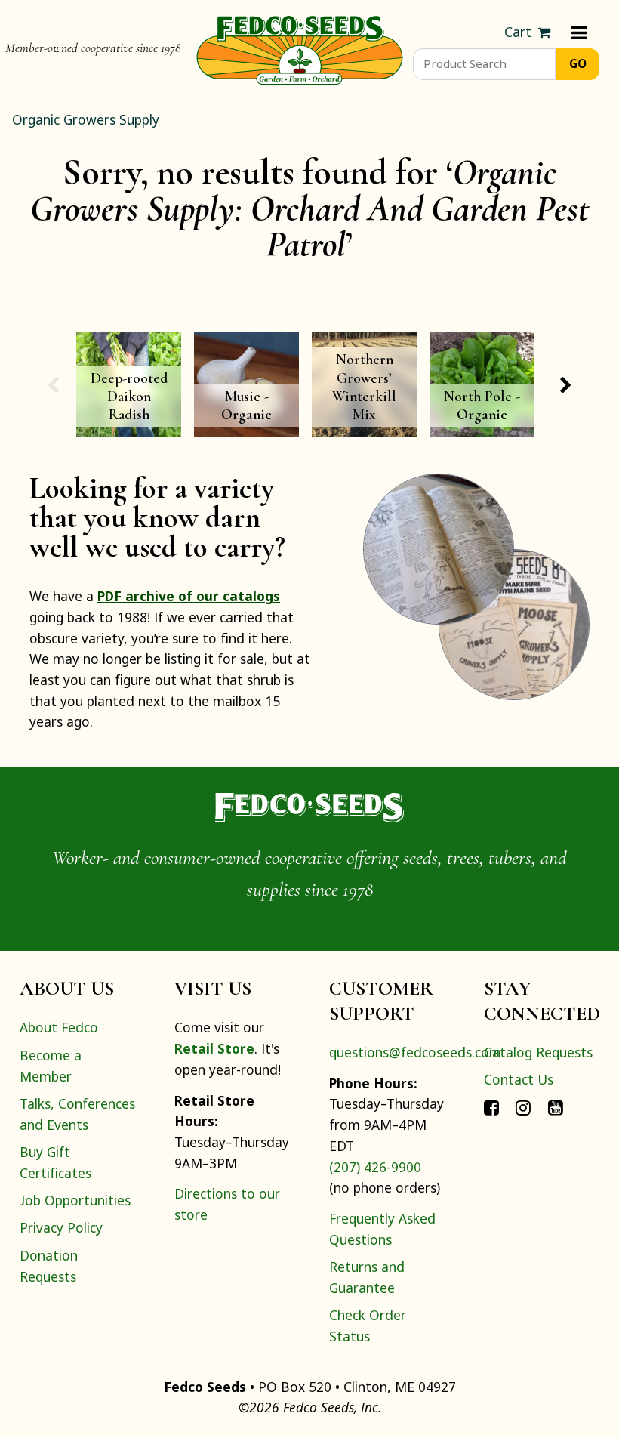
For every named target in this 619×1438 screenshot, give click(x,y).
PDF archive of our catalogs (188, 596)
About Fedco (59, 1027)
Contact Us (518, 1079)
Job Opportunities (75, 1200)
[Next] (566, 385)
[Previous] (52, 385)
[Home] (299, 48)
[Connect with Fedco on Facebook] (491, 1107)
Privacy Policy (61, 1227)
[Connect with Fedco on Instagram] (523, 1107)
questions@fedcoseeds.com (415, 1052)
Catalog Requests (538, 1052)
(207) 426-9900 (375, 1167)
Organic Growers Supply (85, 119)
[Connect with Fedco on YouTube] (555, 1107)
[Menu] (579, 32)
